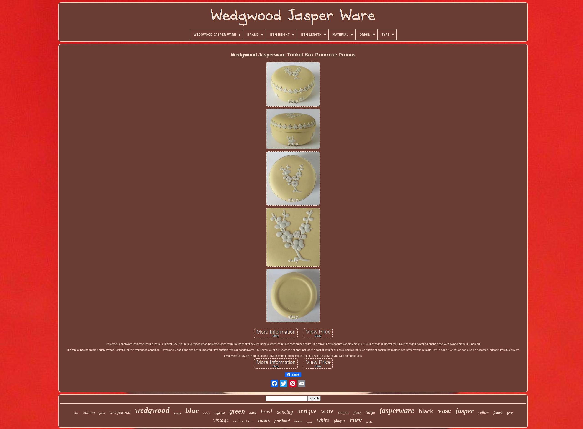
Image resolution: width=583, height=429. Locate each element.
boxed (177, 413)
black (426, 411)
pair (510, 413)
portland (282, 420)
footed (497, 413)
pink (102, 413)
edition (89, 412)
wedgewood (120, 412)
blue (192, 410)
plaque (339, 421)
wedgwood (152, 410)
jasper (465, 411)
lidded (309, 422)
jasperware (397, 410)
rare (356, 419)
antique (307, 411)
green (237, 411)
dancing (285, 412)
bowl (266, 411)
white (323, 420)
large (370, 412)
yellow (483, 412)
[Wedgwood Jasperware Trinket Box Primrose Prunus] (293, 84)
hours (264, 420)
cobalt (206, 413)
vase (444, 410)
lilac (76, 413)
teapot (343, 412)
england (220, 413)
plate (357, 413)
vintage (221, 420)
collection (243, 421)
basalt (298, 421)
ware (327, 411)
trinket (369, 422)
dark (252, 413)
